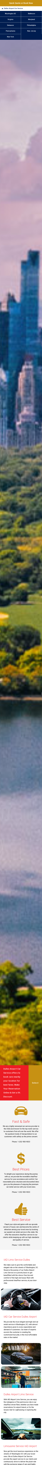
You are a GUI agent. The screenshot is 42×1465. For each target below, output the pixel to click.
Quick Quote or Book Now (21, 3)
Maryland (31, 19)
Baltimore (31, 14)
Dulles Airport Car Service (13, 8)
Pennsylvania (10, 31)
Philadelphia (31, 25)
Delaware (10, 25)
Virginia (10, 19)
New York (10, 37)
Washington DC (10, 14)
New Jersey (31, 31)
